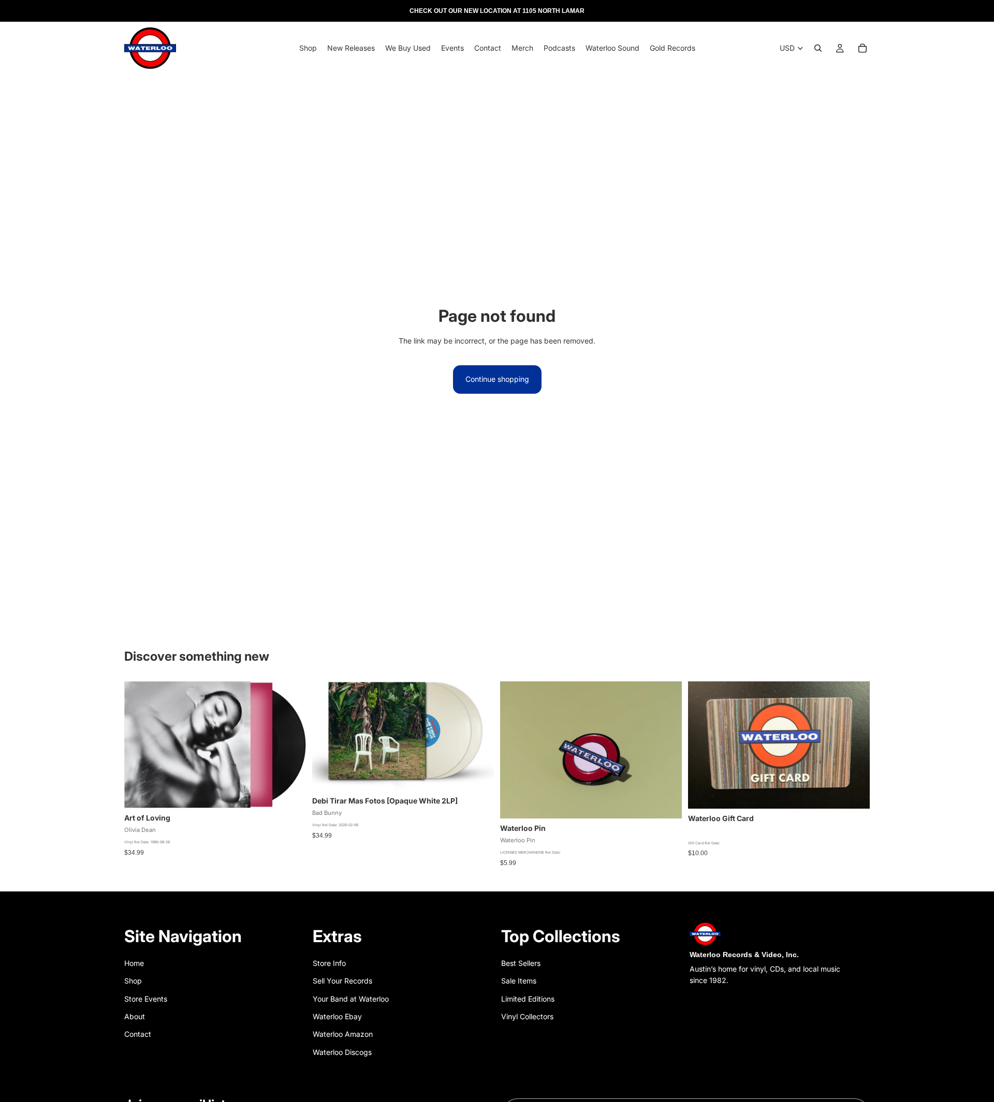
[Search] (818, 48)
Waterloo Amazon (343, 1034)
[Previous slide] (515, 750)
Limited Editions (527, 998)
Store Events (145, 998)
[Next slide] (666, 750)
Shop (133, 980)
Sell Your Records (342, 980)
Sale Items (518, 980)
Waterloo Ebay (337, 1016)
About (134, 1016)
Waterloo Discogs (342, 1052)
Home (134, 963)
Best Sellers (520, 963)
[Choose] (478, 775)
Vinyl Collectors (527, 1016)
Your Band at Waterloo (351, 998)
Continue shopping (497, 379)
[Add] (290, 792)
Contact (137, 1034)
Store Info (329, 963)
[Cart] (862, 48)
